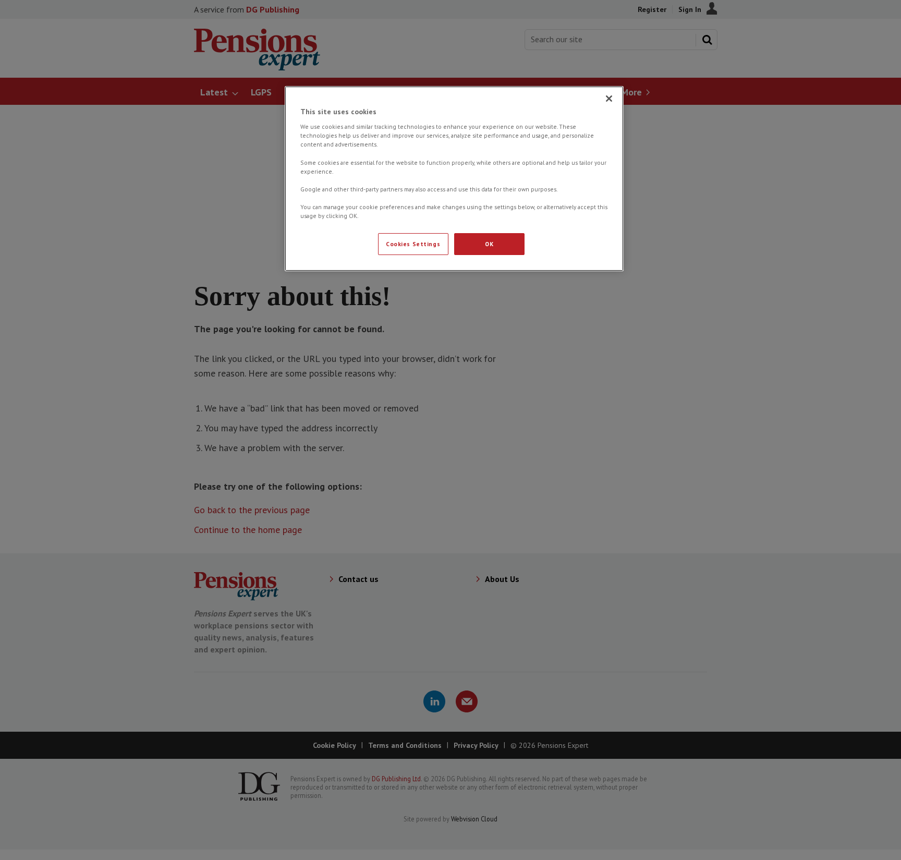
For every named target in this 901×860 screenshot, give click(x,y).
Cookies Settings (413, 244)
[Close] (609, 98)
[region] (454, 178)
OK (489, 244)
